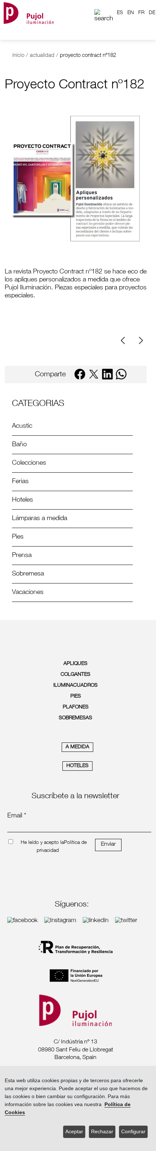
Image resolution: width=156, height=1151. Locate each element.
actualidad (42, 55)
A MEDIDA (77, 747)
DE (152, 13)
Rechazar (102, 1131)
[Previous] (125, 340)
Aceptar (74, 1131)
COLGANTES (75, 674)
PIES (75, 696)
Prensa (22, 555)
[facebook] (80, 374)
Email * (16, 816)
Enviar (108, 844)
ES (120, 13)
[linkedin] (107, 374)
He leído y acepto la (42, 842)
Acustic (22, 426)
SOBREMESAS (75, 718)
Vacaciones (28, 592)
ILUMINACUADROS (75, 685)
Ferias (20, 481)
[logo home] (29, 13)
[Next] (140, 340)
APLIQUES (75, 663)
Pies (18, 537)
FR (141, 13)
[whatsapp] (121, 374)
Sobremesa (28, 574)
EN (130, 13)
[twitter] (93, 374)
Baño (19, 444)
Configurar (133, 1131)
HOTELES (77, 766)
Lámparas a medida (39, 518)
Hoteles (22, 500)
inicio (18, 55)
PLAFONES (76, 707)
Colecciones (29, 463)
